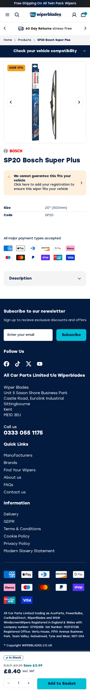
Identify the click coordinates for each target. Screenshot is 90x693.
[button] (45, 278)
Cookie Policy (17, 536)
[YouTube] (39, 364)
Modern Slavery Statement (29, 551)
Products (24, 40)
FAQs (8, 485)
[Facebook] (6, 364)
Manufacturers (18, 456)
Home (8, 40)
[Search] (17, 14)
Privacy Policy (17, 544)
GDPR (9, 522)
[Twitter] (28, 364)
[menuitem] (6, 364)
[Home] (45, 14)
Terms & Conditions (22, 529)
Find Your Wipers (20, 470)
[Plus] (28, 683)
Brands (10, 463)
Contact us (15, 492)
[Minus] (8, 683)
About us (12, 478)
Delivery (11, 514)
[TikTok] (17, 364)
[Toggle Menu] (7, 14)
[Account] (74, 14)
